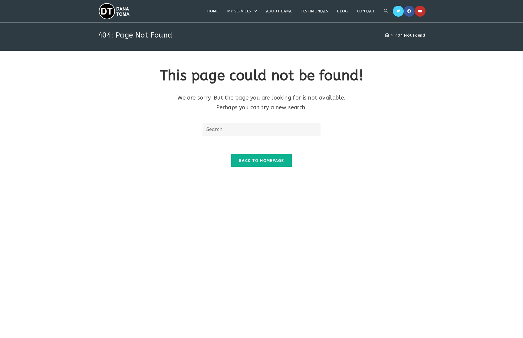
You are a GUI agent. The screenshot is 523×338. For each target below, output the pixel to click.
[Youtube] (420, 11)
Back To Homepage (261, 160)
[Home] (387, 35)
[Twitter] (398, 11)
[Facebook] (409, 11)
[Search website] (386, 11)
